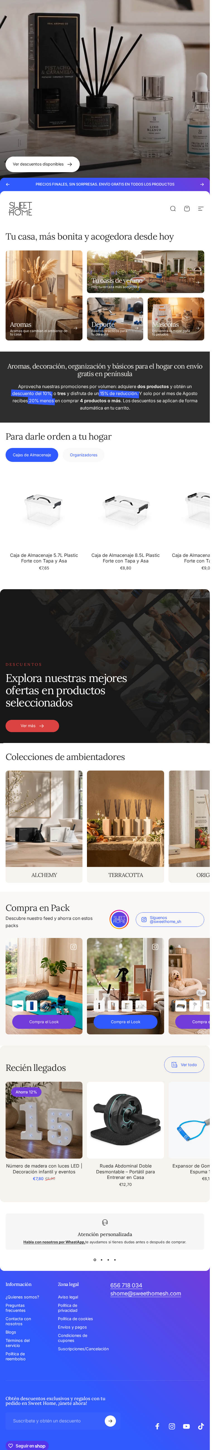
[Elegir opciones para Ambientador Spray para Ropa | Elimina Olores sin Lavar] (99, 1006)
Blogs (11, 1332)
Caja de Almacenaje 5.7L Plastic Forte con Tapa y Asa (44, 558)
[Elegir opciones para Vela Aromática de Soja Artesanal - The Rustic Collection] (127, 1006)
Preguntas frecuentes (16, 1308)
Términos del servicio (18, 1343)
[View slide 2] (101, 1259)
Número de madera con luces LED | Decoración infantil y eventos (44, 1169)
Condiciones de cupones (72, 1338)
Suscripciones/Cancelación (83, 1348)
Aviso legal (68, 1297)
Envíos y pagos (72, 1327)
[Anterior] (8, 184)
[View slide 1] (95, 1259)
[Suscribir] (110, 1421)
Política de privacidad (67, 1308)
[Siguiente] (202, 184)
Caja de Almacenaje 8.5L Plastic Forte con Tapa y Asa (125, 558)
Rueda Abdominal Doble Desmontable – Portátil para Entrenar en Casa (125, 1171)
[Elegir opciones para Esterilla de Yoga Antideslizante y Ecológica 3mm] (17, 1006)
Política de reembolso (16, 1356)
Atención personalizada (105, 1234)
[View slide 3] (108, 1259)
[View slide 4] (115, 1259)
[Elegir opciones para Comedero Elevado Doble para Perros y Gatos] (180, 1006)
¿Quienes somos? (22, 1297)
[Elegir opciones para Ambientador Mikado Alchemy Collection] (141, 1006)
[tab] (32, 455)
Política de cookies (75, 1318)
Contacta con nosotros (18, 1321)
